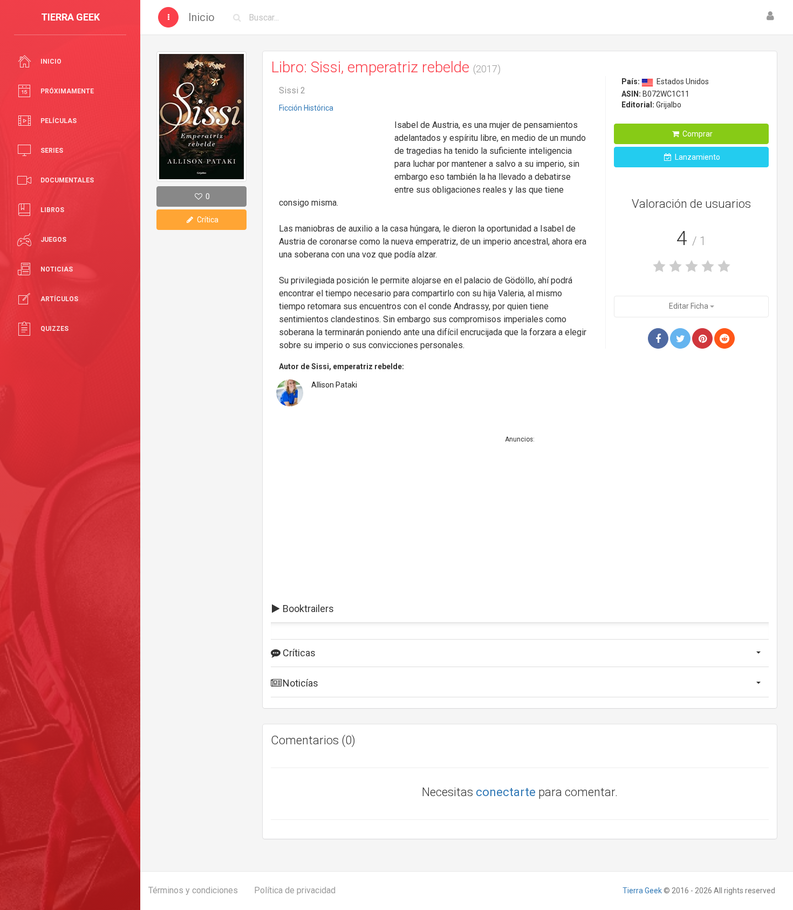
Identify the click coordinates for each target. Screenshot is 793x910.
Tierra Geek (642, 890)
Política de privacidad (295, 890)
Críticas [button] (298, 652)
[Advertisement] (333, 150)
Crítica (206, 219)
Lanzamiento (696, 157)
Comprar (697, 134)
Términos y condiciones (193, 890)
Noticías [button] (299, 683)
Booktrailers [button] (307, 608)
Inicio (201, 17)
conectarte (506, 792)
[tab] (520, 608)
